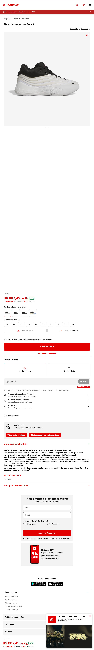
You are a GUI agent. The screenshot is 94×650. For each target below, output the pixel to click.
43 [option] (65, 324)
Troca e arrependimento (13, 606)
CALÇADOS (7, 19)
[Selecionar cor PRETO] (16, 313)
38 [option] (29, 324)
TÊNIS (16, 19)
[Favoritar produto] (87, 35)
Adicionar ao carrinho (47, 354)
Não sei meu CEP (83, 387)
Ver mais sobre (14, 475)
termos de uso (49, 538)
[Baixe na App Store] (55, 584)
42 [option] (58, 324)
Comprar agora (47, 346)
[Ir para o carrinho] (83, 5)
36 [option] (14, 324)
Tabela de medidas (71, 330)
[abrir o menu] (90, 5)
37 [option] (21, 324)
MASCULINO (25, 19)
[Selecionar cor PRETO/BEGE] (33, 313)
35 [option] (7, 324)
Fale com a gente (11, 603)
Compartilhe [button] (74, 29)
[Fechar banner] (90, 616)
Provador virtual (27, 330)
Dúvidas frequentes (12, 600)
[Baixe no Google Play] (38, 584)
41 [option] (51, 324)
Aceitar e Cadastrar (47, 533)
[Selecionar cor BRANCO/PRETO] (7, 313)
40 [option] (43, 324)
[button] (25, 369)
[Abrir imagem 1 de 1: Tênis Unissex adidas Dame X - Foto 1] (47, 79)
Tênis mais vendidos (16, 435)
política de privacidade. (63, 538)
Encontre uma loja (11, 610)
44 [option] (73, 324)
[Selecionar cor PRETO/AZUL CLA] (24, 313)
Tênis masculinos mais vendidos (45, 435)
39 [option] (36, 324)
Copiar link (84, 29)
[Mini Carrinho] (83, 5)
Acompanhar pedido (12, 596)
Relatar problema (12, 416)
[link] (47, 401)
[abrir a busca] (77, 5)
